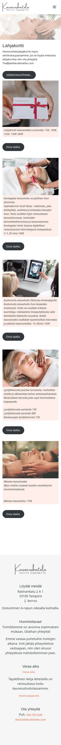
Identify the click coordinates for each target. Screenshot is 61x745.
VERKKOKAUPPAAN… (19, 75)
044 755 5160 (34, 714)
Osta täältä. (13, 147)
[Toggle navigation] (54, 7)
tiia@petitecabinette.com (30, 719)
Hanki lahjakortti (29, 695)
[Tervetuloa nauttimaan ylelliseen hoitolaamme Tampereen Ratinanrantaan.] (16, 7)
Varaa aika (28, 672)
